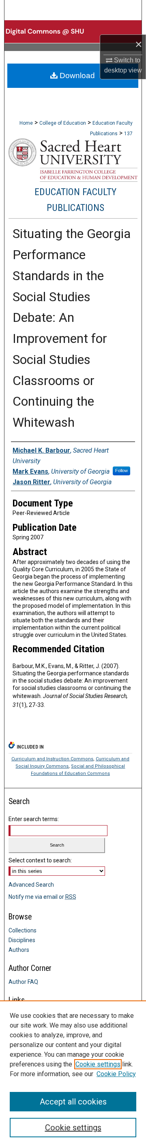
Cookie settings (97, 1064)
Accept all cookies (73, 1102)
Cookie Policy (116, 1074)
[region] (73, 1073)
